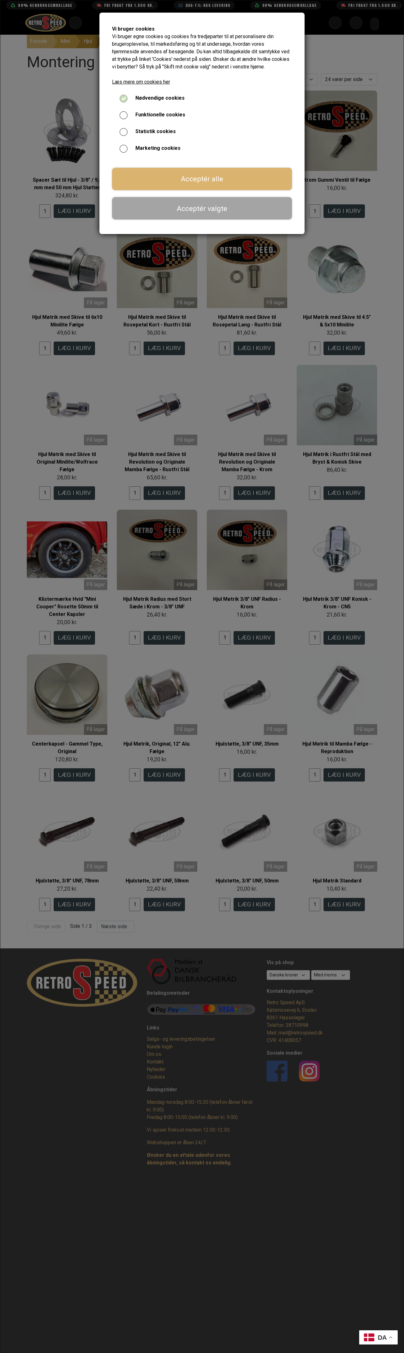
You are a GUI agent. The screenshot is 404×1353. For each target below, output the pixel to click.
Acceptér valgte (202, 208)
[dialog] (202, 676)
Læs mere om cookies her (141, 82)
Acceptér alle (202, 179)
